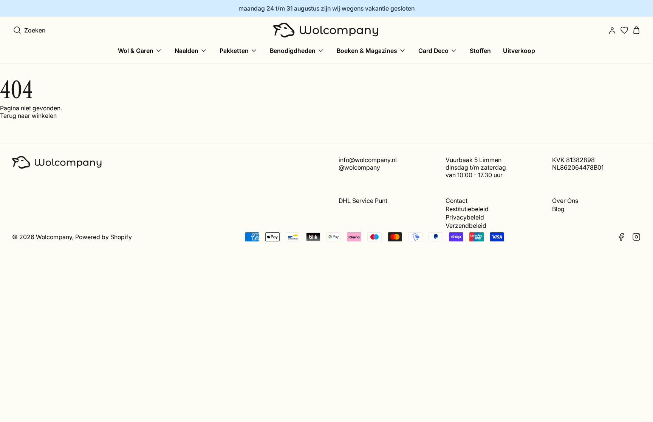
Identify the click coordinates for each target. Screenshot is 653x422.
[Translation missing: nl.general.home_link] (326, 30)
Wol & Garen (135, 50)
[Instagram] (636, 236)
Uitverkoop (519, 50)
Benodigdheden (293, 50)
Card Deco (433, 50)
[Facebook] (621, 236)
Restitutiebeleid (467, 209)
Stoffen (480, 50)
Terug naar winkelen (28, 115)
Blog (558, 209)
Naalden (186, 50)
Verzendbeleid (466, 225)
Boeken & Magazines (367, 50)
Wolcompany (54, 237)
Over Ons (565, 200)
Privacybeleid (465, 217)
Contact (456, 200)
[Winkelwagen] (636, 30)
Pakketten (234, 50)
